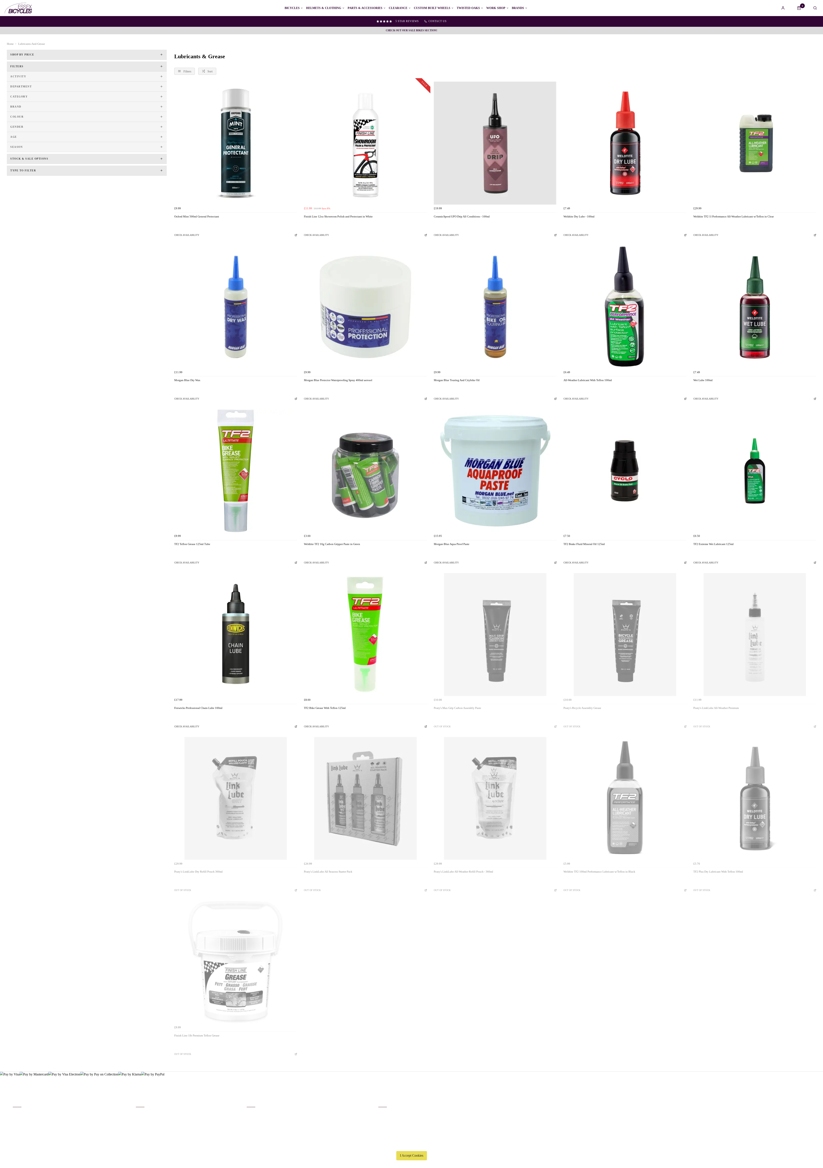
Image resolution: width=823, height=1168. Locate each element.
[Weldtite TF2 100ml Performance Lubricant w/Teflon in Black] (624, 798)
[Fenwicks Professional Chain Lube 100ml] (235, 634)
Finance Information (24, 1124)
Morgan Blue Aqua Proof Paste (451, 544)
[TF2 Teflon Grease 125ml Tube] (235, 470)
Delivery (18, 1113)
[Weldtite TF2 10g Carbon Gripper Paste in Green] (365, 470)
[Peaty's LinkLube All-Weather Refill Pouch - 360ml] (495, 798)
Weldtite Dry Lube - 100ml (579, 216)
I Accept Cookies (411, 1155)
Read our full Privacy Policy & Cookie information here (411, 1145)
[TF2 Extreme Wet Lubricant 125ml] (754, 470)
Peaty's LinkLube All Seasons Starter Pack (328, 871)
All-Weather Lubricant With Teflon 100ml (587, 380)
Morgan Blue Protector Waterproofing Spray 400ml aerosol (338, 380)
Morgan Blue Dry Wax (187, 380)
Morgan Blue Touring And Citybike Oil (457, 380)
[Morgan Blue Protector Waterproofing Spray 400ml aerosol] (365, 307)
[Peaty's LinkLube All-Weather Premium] (754, 634)
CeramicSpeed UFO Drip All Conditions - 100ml (462, 216)
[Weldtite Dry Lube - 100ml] (624, 143)
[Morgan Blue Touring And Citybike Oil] (495, 307)
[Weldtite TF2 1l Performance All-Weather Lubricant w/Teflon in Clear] (754, 143)
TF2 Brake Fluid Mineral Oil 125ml (584, 544)
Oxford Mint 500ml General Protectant (196, 216)
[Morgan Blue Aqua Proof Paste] (495, 470)
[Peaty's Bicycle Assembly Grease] (624, 634)
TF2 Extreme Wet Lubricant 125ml (713, 544)
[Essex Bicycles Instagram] (807, 1106)
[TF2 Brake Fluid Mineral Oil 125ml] (624, 470)
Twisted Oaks (468, 8)
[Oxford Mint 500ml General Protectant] (235, 143)
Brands (518, 8)
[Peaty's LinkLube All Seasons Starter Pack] (365, 798)
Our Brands (142, 1119)
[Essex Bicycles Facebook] (781, 1106)
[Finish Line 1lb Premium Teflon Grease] (235, 962)
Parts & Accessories (365, 8)
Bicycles (292, 8)
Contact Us (384, 1119)
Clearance (398, 8)
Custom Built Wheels (432, 8)
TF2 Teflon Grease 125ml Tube (192, 544)
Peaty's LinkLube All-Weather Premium (716, 708)
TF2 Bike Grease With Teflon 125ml (325, 708)
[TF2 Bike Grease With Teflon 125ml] (365, 634)
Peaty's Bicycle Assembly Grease (582, 708)
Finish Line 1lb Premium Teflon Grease (196, 1035)
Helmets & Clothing (323, 8)
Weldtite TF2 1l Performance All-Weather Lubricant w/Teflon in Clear (733, 216)
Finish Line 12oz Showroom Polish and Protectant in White (338, 216)
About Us (141, 1113)
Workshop (142, 1124)
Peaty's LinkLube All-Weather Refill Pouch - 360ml (463, 871)
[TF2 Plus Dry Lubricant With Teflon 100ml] (754, 798)
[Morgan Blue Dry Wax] (235, 307)
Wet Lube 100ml (703, 380)
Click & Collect (22, 1119)
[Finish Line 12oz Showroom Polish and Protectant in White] (365, 143)
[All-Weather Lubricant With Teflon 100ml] (624, 307)
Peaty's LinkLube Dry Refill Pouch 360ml (198, 871)
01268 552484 (388, 1113)
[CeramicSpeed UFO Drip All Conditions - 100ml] (495, 143)
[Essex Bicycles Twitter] (794, 1106)
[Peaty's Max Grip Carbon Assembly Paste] (495, 634)
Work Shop (495, 8)
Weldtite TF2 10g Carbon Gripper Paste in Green (332, 544)
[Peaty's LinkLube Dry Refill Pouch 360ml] (235, 798)
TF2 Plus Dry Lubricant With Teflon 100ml (718, 871)
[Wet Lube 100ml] (754, 307)
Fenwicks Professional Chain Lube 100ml (198, 708)
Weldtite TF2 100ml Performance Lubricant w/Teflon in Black (599, 871)
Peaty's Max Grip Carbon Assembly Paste (457, 708)
